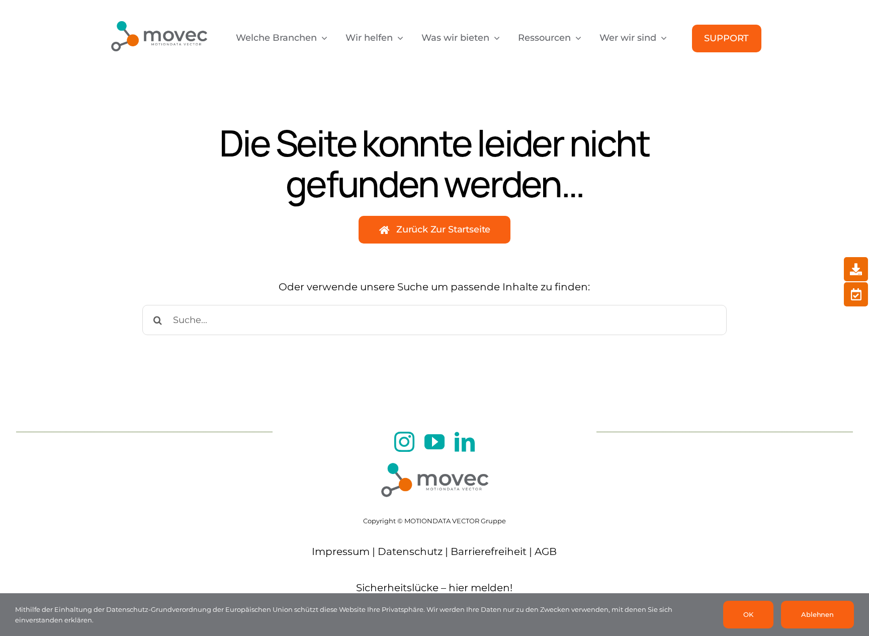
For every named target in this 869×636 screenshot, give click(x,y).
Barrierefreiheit (489, 551)
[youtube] (434, 442)
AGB (546, 551)
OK (748, 614)
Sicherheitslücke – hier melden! (434, 588)
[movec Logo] (159, 16)
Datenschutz (410, 551)
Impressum (341, 551)
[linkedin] (465, 442)
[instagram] (404, 442)
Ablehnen (817, 614)
